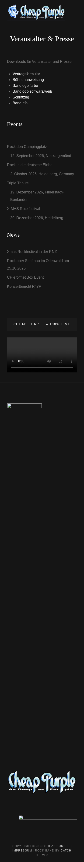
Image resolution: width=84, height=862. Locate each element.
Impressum (22, 850)
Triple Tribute (18, 183)
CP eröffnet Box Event (25, 277)
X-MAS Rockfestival (23, 209)
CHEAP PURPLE (57, 846)
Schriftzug (21, 97)
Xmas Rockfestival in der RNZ (32, 252)
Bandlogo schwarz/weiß (32, 91)
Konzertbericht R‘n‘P (24, 286)
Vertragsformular (26, 74)
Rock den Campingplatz (27, 147)
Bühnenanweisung (28, 80)
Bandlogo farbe (25, 86)
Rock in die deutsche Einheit (30, 165)
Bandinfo (20, 103)
